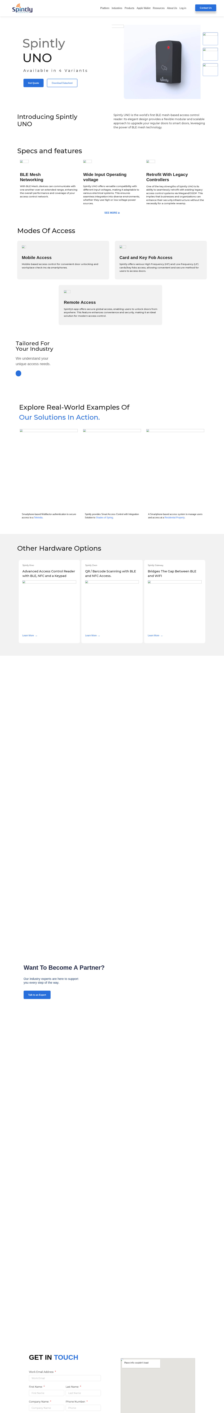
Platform (104, 8)
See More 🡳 (112, 212)
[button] (18, 373)
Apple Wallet (143, 8)
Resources (159, 8)
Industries (117, 8)
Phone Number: (76, 1402)
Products (129, 8)
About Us (172, 8)
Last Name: (73, 1387)
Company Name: (39, 1402)
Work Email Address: (41, 1372)
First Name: (36, 1387)
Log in (183, 8)
